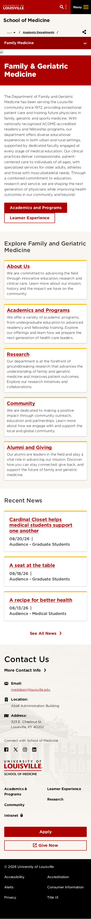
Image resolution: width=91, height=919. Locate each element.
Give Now (48, 845)
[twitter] (16, 749)
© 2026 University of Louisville (29, 867)
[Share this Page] (83, 32)
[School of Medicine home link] (23, 767)
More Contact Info (23, 670)
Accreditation (58, 877)
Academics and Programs (36, 207)
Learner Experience (30, 218)
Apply (45, 832)
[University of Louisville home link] (14, 7)
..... (10, 32)
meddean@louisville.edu (30, 690)
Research (55, 799)
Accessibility (14, 877)
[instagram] (25, 749)
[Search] (64, 7)
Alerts (9, 887)
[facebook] (6, 749)
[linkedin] (34, 749)
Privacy (10, 897)
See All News (44, 633)
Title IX (52, 897)
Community (14, 805)
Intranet (11, 816)
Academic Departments (38, 32)
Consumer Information (65, 887)
